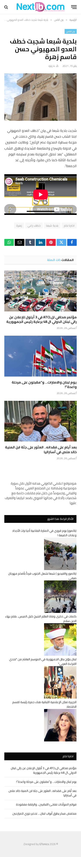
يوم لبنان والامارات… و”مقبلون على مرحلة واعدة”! (44, 384)
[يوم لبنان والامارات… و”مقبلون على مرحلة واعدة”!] (40, 356)
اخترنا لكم (69, 225)
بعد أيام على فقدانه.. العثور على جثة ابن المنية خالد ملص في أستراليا (41, 449)
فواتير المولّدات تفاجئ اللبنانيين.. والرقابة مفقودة (46, 804)
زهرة (19, 225)
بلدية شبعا (52, 225)
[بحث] (6, 7)
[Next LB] (41, 7)
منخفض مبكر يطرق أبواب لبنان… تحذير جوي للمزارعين (44, 813)
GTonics (44, 844)
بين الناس (70, 31)
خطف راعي (34, 225)
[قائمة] (74, 7)
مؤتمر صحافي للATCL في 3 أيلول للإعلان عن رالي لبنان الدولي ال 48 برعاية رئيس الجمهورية (41, 319)
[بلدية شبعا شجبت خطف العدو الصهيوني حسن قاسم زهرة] (40, 97)
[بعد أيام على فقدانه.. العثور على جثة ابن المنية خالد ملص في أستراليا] (40, 421)
